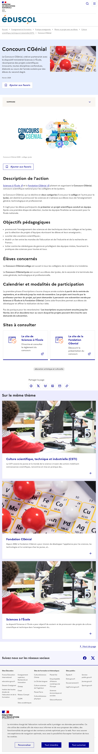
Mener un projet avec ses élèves (66, 29)
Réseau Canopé (23, 694)
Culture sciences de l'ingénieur (40, 686)
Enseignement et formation (21, 29)
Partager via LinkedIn (52, 385)
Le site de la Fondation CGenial (75, 339)
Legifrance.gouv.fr (72, 687)
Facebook (85, 658)
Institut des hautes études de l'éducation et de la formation (9, 693)
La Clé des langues (40, 681)
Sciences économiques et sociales (56, 693)
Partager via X (38, 385)
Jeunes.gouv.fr (87, 681)
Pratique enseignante (43, 29)
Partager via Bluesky (45, 385)
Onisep (20, 686)
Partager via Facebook (31, 385)
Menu (94, 3)
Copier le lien (66, 385)
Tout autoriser (79, 745)
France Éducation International (8, 676)
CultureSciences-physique (40, 697)
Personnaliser (24, 745)
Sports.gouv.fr (87, 685)
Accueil (5, 29)
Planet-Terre (38, 692)
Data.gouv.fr (70, 679)
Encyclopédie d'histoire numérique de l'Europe (55, 683)
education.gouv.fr (8, 681)
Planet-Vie (53, 675)
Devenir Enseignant (9, 685)
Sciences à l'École (11, 185)
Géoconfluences (56, 700)
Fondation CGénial (37, 185)
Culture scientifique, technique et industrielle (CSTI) (41, 459)
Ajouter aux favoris (19, 85)
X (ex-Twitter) (93, 658)
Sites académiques (24, 703)
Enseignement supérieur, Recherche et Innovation (23, 679)
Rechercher (87, 3)
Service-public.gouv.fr (87, 676)
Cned (20, 690)
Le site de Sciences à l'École (32, 338)
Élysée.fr (69, 675)
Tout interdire (51, 745)
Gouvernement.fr (72, 683)
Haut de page (89, 646)
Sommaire (11, 102)
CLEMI (20, 699)
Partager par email (59, 385)
